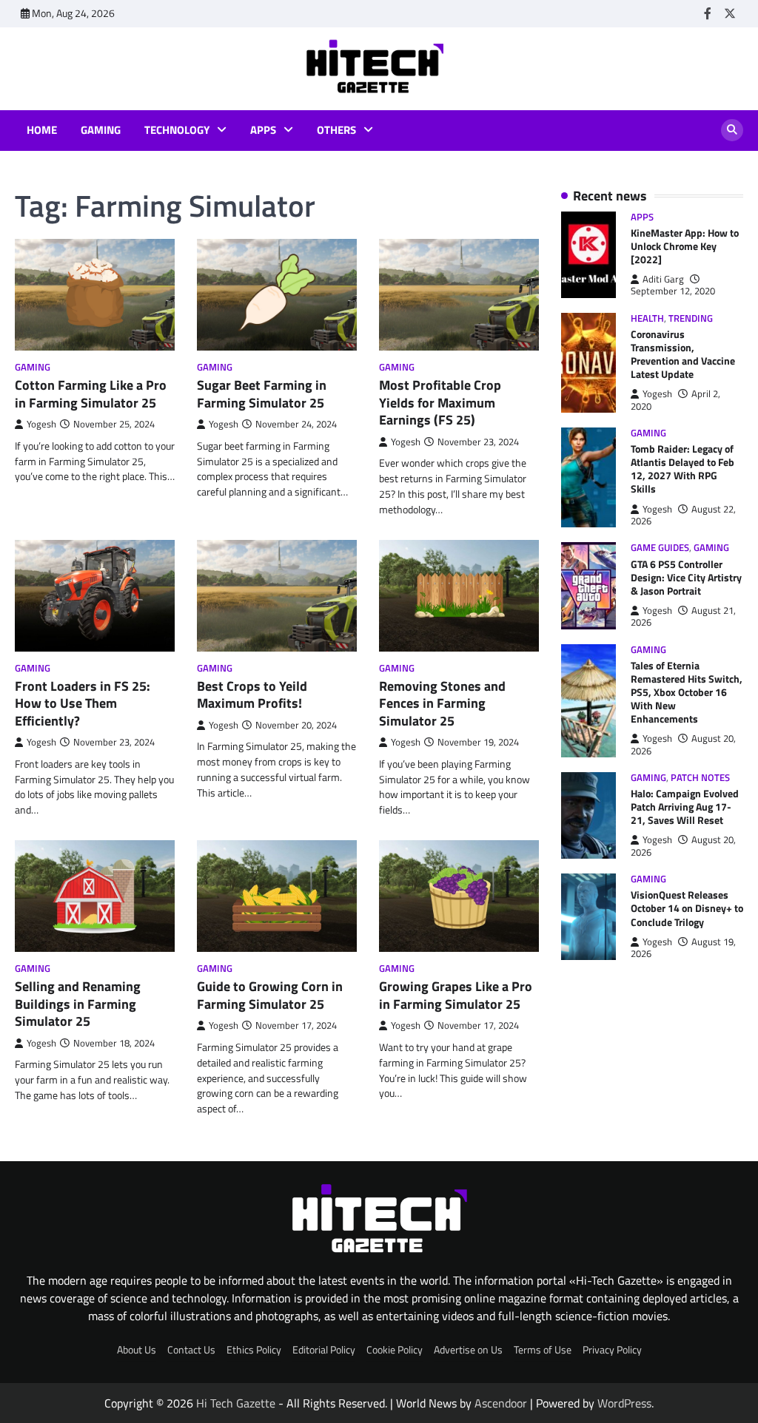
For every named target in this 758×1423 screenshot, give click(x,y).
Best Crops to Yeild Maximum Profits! (252, 694)
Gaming (101, 130)
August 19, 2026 (683, 948)
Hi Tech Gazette (235, 1403)
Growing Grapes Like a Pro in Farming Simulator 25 (455, 994)
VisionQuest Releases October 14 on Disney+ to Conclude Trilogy (687, 908)
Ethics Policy (254, 1349)
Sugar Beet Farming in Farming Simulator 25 (261, 393)
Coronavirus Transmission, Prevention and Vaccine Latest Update (683, 354)
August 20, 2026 (683, 744)
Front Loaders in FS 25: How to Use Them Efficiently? (82, 703)
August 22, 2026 (683, 515)
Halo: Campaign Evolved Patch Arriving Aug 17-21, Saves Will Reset (685, 806)
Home (42, 130)
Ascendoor (500, 1403)
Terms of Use (542, 1349)
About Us (136, 1349)
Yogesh (41, 424)
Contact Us (191, 1349)
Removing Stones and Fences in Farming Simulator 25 (442, 703)
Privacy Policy (612, 1349)
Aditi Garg (663, 279)
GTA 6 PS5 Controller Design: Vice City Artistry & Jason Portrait (686, 577)
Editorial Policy (323, 1349)
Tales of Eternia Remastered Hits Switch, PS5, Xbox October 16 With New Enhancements (686, 692)
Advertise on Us (468, 1349)
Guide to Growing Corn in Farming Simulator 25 (270, 994)
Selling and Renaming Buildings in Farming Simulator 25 (78, 1003)
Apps (263, 130)
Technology (176, 130)
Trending (690, 318)
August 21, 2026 (683, 616)
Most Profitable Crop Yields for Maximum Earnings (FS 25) (440, 402)
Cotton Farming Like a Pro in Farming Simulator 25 (91, 393)
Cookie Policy (394, 1349)
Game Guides (660, 547)
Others (336, 130)
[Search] (732, 130)
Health (647, 318)
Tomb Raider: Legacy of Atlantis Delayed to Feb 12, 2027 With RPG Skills (682, 468)
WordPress (624, 1403)
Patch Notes (700, 777)
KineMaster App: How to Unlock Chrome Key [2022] (685, 246)
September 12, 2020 (673, 291)
